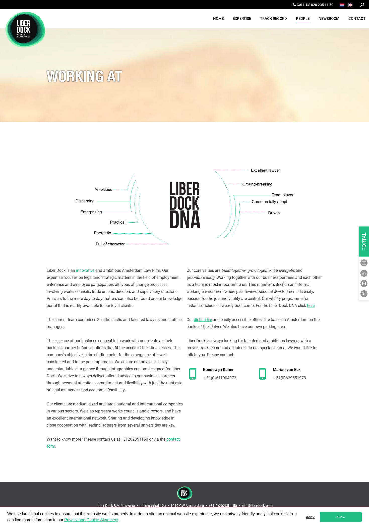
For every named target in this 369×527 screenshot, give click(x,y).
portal (364, 241)
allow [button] (340, 517)
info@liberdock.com (257, 506)
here (311, 305)
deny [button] (310, 517)
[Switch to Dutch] (342, 4)
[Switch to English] (351, 4)
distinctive (203, 319)
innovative (85, 270)
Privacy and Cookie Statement (91, 520)
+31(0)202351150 (222, 506)
